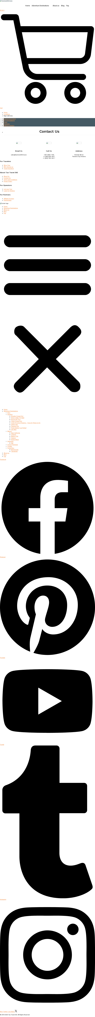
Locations (7, 114)
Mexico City (14, 436)
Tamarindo (14, 451)
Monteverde (14, 450)
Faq (67, 6)
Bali (12, 443)
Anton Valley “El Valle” (17, 418)
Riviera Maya (15, 440)
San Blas (13, 429)
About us (56, 6)
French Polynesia (12, 445)
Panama (9, 414)
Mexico (9, 431)
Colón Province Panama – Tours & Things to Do (25, 423)
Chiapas (13, 434)
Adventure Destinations (40, 6)
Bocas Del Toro (16, 419)
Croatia (9, 446)
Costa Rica (10, 448)
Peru (8, 413)
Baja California (15, 433)
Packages (7, 124)
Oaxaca (13, 438)
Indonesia (10, 441)
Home (27, 6)
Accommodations (9, 120)
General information (10, 119)
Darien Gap (14, 424)
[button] (47, 311)
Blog (62, 6)
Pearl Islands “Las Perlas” (19, 428)
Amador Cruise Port (17, 416)
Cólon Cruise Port (16, 421)
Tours (5, 122)
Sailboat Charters (9, 125)
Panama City (15, 426)
